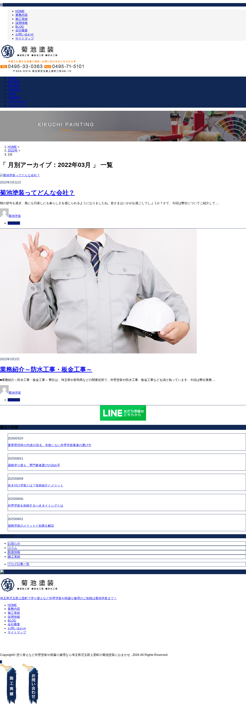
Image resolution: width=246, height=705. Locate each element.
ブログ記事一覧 (18, 564)
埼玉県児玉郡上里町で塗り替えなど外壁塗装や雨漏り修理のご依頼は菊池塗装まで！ (58, 598)
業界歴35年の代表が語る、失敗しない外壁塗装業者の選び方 (49, 445)
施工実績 (21, 19)
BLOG (19, 26)
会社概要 (21, 30)
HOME (20, 11)
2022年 (13, 150)
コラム (12, 547)
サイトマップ (24, 38)
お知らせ (14, 223)
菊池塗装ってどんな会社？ (37, 192)
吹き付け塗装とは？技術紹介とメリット (35, 485)
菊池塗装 (15, 216)
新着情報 (14, 552)
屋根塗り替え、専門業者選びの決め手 (34, 465)
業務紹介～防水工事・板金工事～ (46, 369)
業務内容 (21, 15)
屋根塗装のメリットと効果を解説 (31, 525)
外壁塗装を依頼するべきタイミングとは (35, 505)
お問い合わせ (24, 34)
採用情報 (21, 23)
